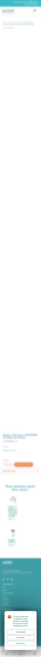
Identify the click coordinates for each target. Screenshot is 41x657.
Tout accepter (21, 632)
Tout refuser (20, 637)
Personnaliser (20, 643)
